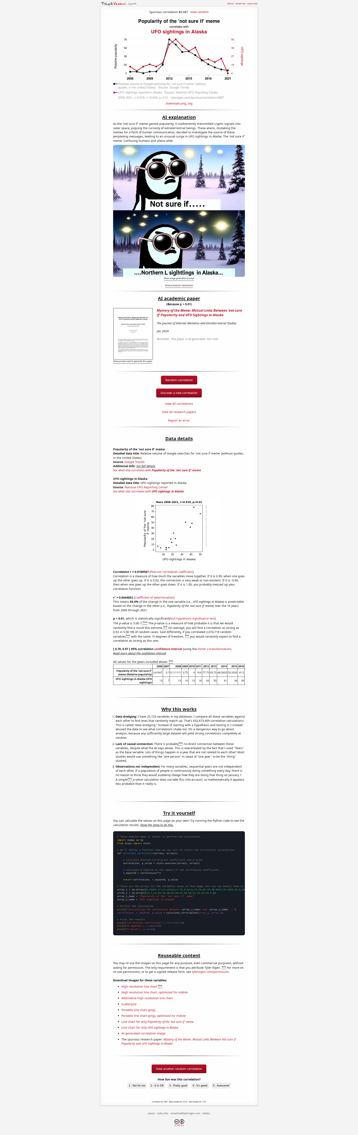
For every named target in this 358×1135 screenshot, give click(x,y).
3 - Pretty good (178, 1085)
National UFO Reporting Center (146, 487)
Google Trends (135, 462)
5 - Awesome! (221, 1085)
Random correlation (179, 380)
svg (190, 103)
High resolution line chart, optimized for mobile (154, 992)
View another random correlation (179, 1069)
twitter (206, 1113)
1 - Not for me (137, 1085)
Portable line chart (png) (138, 1010)
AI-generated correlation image (143, 1033)
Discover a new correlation (179, 393)
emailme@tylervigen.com (185, 1113)
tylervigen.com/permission (210, 972)
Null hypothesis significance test (192, 618)
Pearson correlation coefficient (171, 572)
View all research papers (179, 412)
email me (240, 3)
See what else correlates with (157, 470)
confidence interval (168, 649)
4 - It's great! (200, 1085)
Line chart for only (157, 1022)
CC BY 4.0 (179, 1125)
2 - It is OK (157, 1085)
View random (199, 12)
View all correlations (179, 404)
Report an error (179, 420)
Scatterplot (129, 1004)
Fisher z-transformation (214, 649)
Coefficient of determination (154, 597)
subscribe (252, 3)
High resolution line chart (139, 986)
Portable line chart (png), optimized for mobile (153, 1016)
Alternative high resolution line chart (147, 998)
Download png (176, 103)
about (230, 3)
